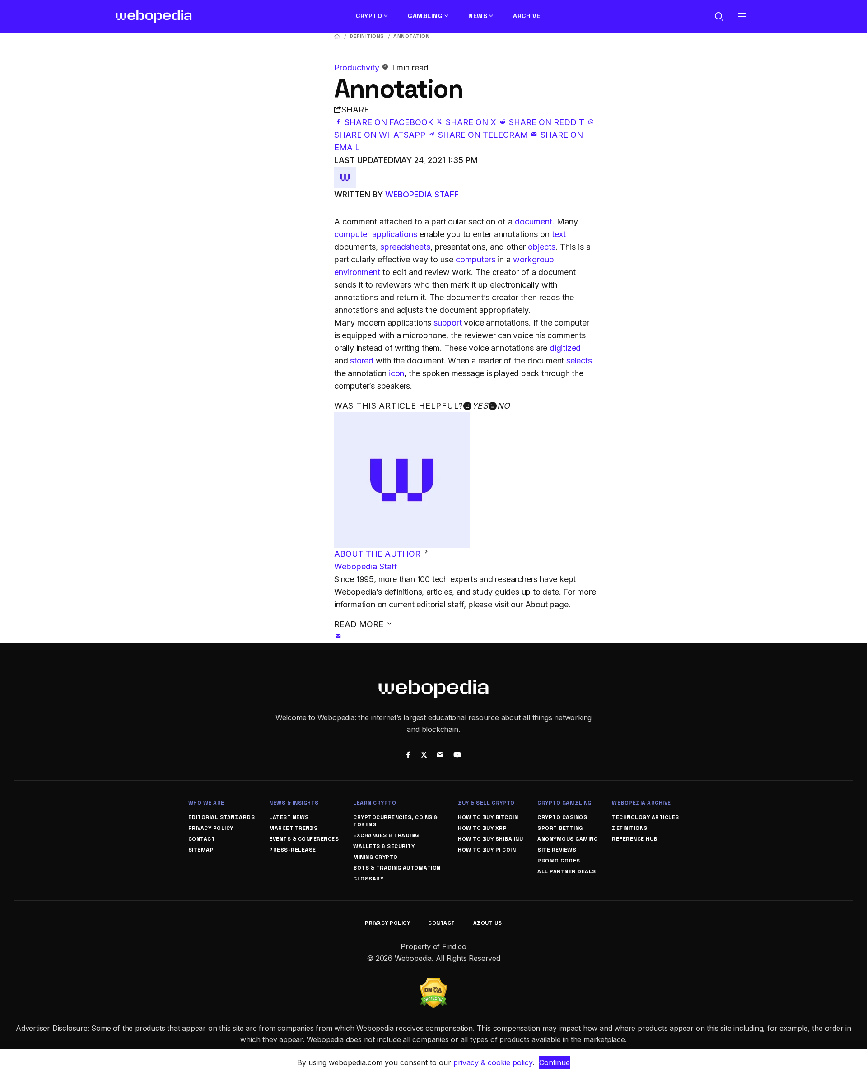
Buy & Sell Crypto (486, 802)
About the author (378, 554)
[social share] (408, 756)
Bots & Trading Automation (397, 867)
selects (579, 360)
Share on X (471, 122)
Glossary (368, 878)
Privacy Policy (210, 828)
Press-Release (292, 849)
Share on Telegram (483, 135)
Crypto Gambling (564, 802)
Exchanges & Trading (386, 835)
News (477, 16)
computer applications (375, 234)
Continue (554, 1062)
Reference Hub (634, 839)
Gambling (425, 16)
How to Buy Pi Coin (487, 849)
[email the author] (338, 637)
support (448, 322)
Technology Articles (645, 817)
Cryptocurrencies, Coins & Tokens (395, 821)
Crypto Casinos (562, 817)
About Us (487, 923)
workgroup (533, 259)
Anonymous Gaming (567, 839)
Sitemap (201, 849)
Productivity (358, 67)
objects (541, 247)
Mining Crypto (375, 857)
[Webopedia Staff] (345, 172)
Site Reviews (556, 849)
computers (475, 259)
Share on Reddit (547, 122)
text (559, 234)
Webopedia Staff (422, 194)
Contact (201, 839)
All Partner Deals (566, 871)
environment (357, 272)
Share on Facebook (388, 122)
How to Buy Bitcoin (488, 817)
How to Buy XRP (482, 828)
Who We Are (206, 802)
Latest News (289, 817)
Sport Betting (560, 828)
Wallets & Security (384, 846)
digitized (565, 348)
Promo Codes (558, 860)
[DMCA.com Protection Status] (433, 983)
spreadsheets (405, 247)
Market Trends (293, 828)
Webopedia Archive (641, 802)
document (533, 221)
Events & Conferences (304, 839)
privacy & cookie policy (492, 1062)
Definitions (367, 36)
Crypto (369, 16)
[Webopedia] (154, 16)
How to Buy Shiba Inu (490, 839)
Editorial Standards (221, 817)
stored (361, 360)
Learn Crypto (374, 802)
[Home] (337, 36)
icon (396, 373)
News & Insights (294, 802)
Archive (527, 16)
